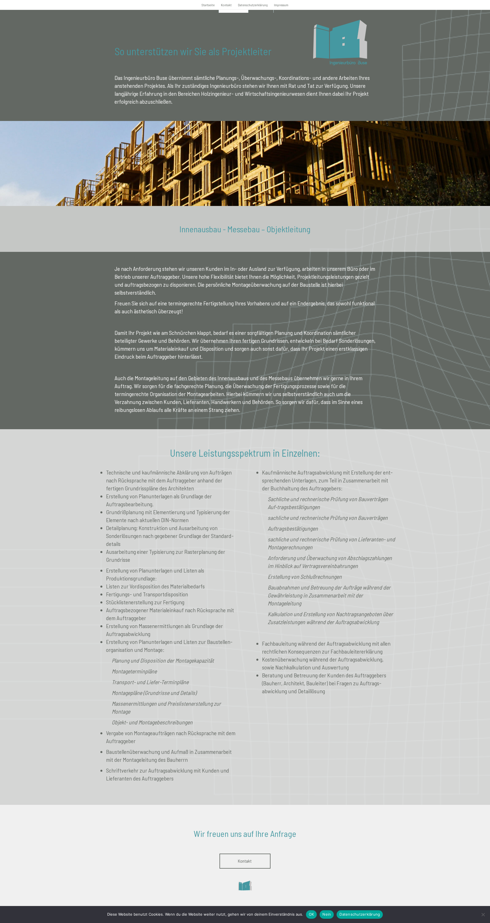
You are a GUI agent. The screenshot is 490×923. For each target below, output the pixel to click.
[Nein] (483, 914)
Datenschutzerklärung (253, 5)
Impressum (281, 5)
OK (311, 914)
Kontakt (226, 5)
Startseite (208, 5)
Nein (326, 914)
